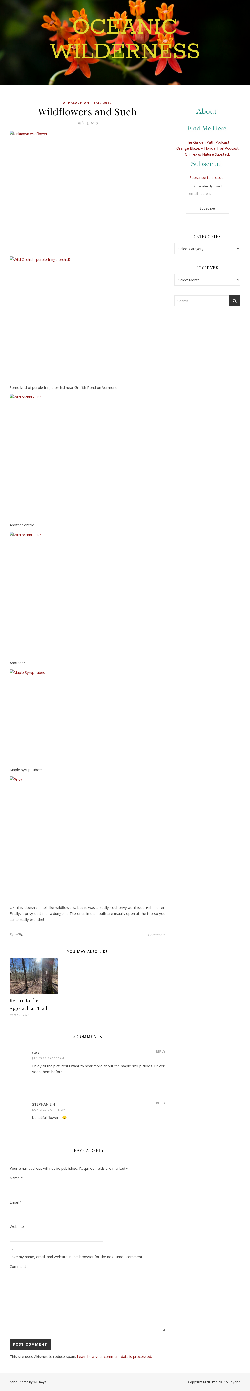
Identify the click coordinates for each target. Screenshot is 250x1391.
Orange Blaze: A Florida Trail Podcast (207, 148)
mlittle (20, 934)
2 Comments (155, 934)
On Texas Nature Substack (207, 154)
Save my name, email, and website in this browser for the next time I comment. (76, 1256)
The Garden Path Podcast (207, 142)
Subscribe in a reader (207, 177)
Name (16, 1177)
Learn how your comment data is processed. (114, 1356)
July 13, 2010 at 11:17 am (48, 1109)
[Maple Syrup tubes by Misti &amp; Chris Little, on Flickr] (87, 715)
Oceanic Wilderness (125, 39)
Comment (18, 1266)
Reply (160, 1051)
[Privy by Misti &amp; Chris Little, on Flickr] (87, 837)
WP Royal (40, 1382)
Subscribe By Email (207, 186)
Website (17, 1226)
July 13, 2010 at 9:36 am (48, 1058)
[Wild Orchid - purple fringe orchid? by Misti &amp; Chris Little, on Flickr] (87, 317)
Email (15, 1202)
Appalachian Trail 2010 (87, 103)
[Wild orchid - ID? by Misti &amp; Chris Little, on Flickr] (87, 455)
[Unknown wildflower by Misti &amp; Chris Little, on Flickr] (87, 192)
